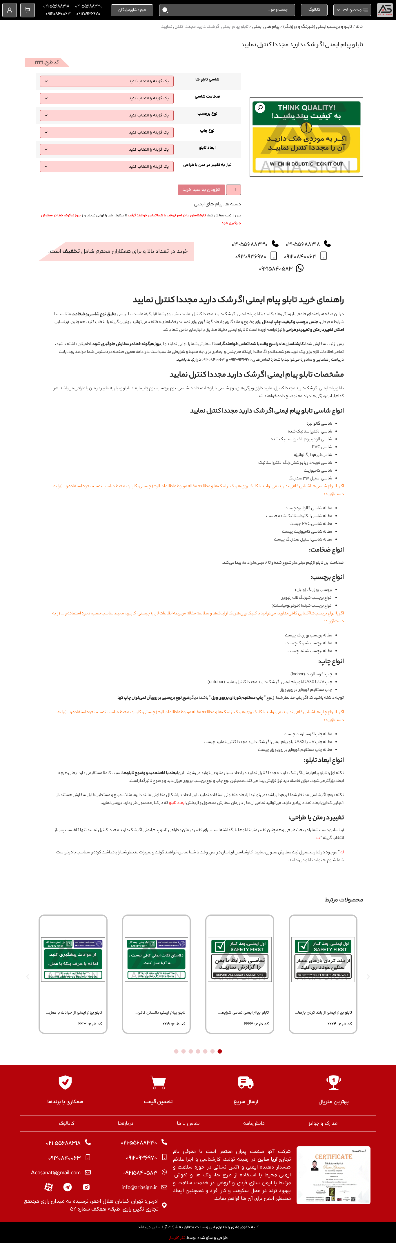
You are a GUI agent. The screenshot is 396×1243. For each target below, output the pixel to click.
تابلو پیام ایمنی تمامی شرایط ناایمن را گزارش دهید (245, 1014)
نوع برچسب (207, 114)
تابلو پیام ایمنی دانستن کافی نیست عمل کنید (161, 1014)
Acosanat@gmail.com (56, 1173)
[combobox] (231, 10)
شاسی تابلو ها (207, 80)
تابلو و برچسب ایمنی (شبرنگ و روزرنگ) (317, 27)
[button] (260, 108)
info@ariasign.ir (139, 1188)
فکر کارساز (177, 1238)
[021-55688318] (327, 243)
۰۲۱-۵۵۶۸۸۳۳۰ (89, 6)
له (342, 852)
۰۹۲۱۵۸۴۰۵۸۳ (276, 269)
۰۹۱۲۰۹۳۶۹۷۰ (88, 14)
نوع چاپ (207, 131)
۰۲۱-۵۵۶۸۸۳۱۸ (56, 6)
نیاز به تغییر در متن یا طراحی (207, 165)
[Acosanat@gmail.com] (88, 1172)
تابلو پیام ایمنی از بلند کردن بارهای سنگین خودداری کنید (323, 1014)
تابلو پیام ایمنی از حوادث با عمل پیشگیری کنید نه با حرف (75, 1014)
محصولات (352, 10)
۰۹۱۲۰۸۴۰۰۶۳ (58, 14)
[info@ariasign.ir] (164, 1187)
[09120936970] (273, 255)
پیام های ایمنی (265, 27)
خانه (359, 27)
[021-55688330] (275, 243)
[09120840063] (323, 255)
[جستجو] (163, 10)
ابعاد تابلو (207, 148)
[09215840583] (299, 268)
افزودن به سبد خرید (201, 190)
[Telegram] (67, 1187)
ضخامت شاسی (207, 97)
